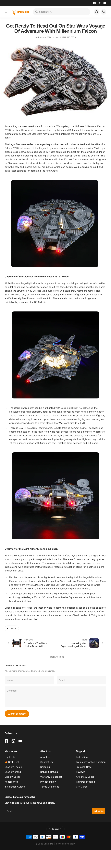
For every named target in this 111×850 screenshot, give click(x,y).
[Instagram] (99, 3)
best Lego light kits (26, 283)
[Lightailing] (20, 12)
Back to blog (57, 656)
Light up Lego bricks (93, 439)
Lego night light (70, 407)
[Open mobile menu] (6, 12)
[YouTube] (104, 3)
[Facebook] (94, 3)
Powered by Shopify (65, 843)
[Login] (96, 12)
